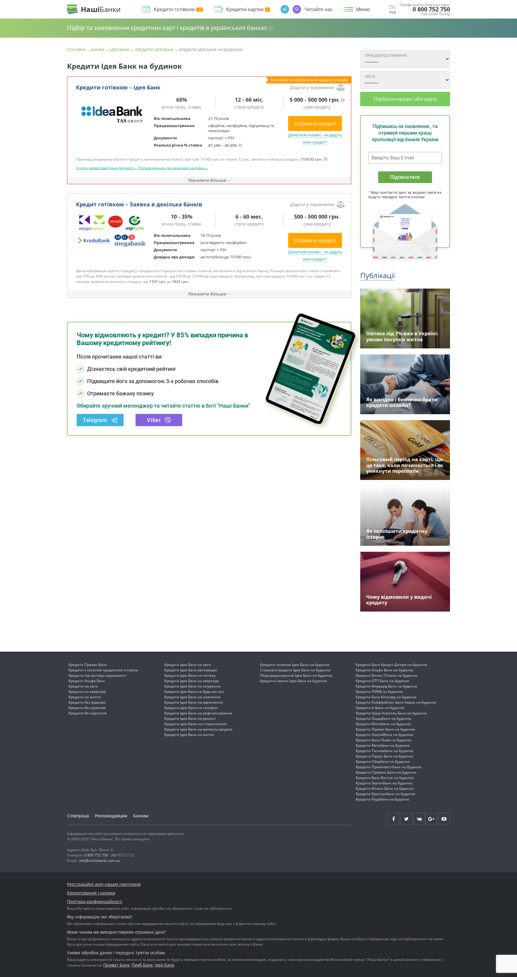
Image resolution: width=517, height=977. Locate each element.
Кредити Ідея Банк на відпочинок (193, 702)
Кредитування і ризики (91, 893)
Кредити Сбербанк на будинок (383, 761)
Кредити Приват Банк (88, 664)
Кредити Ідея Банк (154, 49)
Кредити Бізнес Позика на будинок (386, 675)
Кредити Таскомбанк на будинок (384, 750)
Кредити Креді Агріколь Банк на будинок (391, 713)
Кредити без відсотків (88, 713)
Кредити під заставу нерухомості (97, 675)
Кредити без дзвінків (87, 707)
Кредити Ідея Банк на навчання (192, 696)
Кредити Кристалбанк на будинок (385, 793)
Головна (76, 49)
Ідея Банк (120, 49)
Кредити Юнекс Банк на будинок (385, 788)
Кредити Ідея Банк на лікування (192, 686)
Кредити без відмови (87, 702)
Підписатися (405, 177)
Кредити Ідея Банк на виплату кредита (198, 729)
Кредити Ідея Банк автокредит (191, 670)
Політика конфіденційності (94, 901)
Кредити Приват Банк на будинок (385, 729)
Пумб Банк (142, 965)
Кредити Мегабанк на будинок (383, 745)
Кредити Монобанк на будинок (383, 723)
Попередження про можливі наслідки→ (173, 167)
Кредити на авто (83, 686)
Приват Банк (116, 965)
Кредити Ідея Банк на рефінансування (198, 713)
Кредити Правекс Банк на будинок (386, 772)
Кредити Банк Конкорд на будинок (386, 696)
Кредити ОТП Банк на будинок (382, 680)
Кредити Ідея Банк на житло (189, 734)
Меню (363, 9)
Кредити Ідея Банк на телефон (191, 707)
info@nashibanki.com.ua (99, 860)
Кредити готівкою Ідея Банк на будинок (294, 664)
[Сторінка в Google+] (431, 818)
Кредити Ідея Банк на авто (187, 664)
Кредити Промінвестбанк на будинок (389, 766)
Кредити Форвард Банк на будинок (386, 686)
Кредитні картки (245, 9)
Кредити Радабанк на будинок (382, 799)
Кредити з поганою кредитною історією (103, 670)
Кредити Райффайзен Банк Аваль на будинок (396, 702)
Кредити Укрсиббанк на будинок (384, 734)
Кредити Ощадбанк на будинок (383, 718)
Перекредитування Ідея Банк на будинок (296, 675)
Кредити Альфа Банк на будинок (384, 670)
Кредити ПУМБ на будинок (379, 691)
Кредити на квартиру (87, 691)
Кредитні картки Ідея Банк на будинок (293, 680)
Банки (97, 49)
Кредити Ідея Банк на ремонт (190, 718)
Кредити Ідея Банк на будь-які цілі (194, 691)
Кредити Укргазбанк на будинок (384, 783)
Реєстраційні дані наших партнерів (104, 884)
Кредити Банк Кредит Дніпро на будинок (391, 664)
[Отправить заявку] (112, 114)
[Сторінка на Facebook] (393, 818)
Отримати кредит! (315, 123)
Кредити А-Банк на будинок (380, 707)
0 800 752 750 (431, 9)
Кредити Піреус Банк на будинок (384, 756)
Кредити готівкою (174, 9)
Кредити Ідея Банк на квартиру (191, 680)
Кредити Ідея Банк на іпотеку (189, 675)
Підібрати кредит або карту (405, 99)
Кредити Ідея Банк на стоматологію (195, 723)
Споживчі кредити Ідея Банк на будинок (295, 670)
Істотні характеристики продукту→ (106, 167)
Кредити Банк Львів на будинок (383, 740)
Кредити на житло (85, 696)
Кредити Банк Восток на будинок (385, 777)
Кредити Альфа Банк (87, 680)
